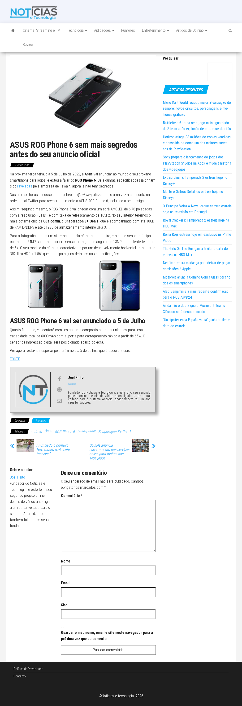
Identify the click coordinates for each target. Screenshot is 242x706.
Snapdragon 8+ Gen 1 (114, 431)
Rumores (128, 30)
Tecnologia (76, 30)
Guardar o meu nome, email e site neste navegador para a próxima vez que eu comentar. (107, 635)
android (36, 431)
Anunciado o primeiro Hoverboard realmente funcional (52, 449)
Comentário (71, 495)
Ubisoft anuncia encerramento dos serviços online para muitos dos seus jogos (109, 451)
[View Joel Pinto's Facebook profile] (59, 379)
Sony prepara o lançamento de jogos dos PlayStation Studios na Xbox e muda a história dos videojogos (197, 163)
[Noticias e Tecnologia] (12, 30)
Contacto (19, 676)
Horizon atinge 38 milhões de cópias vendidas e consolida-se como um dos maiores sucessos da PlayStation (197, 143)
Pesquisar (171, 58)
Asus (48, 430)
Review (28, 44)
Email (65, 583)
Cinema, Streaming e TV (41, 30)
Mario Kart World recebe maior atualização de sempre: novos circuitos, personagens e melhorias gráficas (197, 108)
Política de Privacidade (28, 669)
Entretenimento (154, 30)
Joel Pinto (17, 477)
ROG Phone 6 (65, 431)
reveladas (25, 186)
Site (64, 605)
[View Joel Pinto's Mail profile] (59, 401)
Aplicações (103, 30)
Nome (65, 561)
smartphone (86, 430)
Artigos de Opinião (190, 30)
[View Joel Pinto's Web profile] (59, 390)
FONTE (15, 359)
